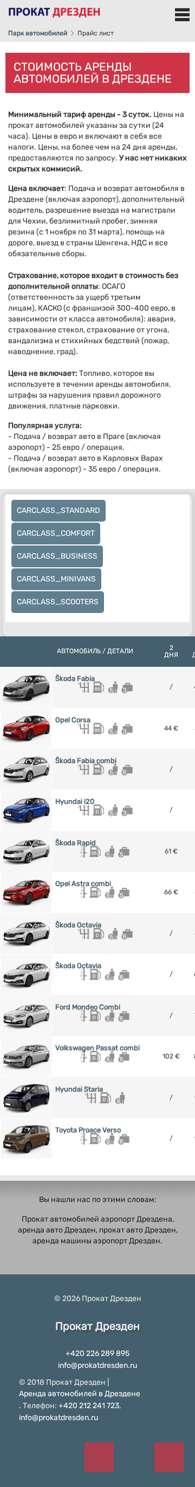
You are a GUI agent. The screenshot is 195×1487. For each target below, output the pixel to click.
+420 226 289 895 (97, 1353)
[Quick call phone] (98, 1457)
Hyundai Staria (79, 1089)
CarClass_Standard (58, 510)
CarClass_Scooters (58, 601)
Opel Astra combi (83, 883)
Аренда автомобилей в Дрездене (79, 1393)
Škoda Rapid (75, 843)
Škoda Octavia (78, 925)
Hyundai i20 (74, 801)
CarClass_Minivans (56, 579)
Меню (182, 14)
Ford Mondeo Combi (87, 1007)
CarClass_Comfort (56, 533)
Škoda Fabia (75, 678)
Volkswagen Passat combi (97, 1048)
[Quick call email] (169, 1457)
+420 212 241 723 (88, 1405)
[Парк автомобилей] (54, 9)
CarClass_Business (57, 556)
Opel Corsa (72, 720)
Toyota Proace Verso (88, 1130)
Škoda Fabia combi (85, 761)
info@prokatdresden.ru (97, 1365)
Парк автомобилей (37, 33)
